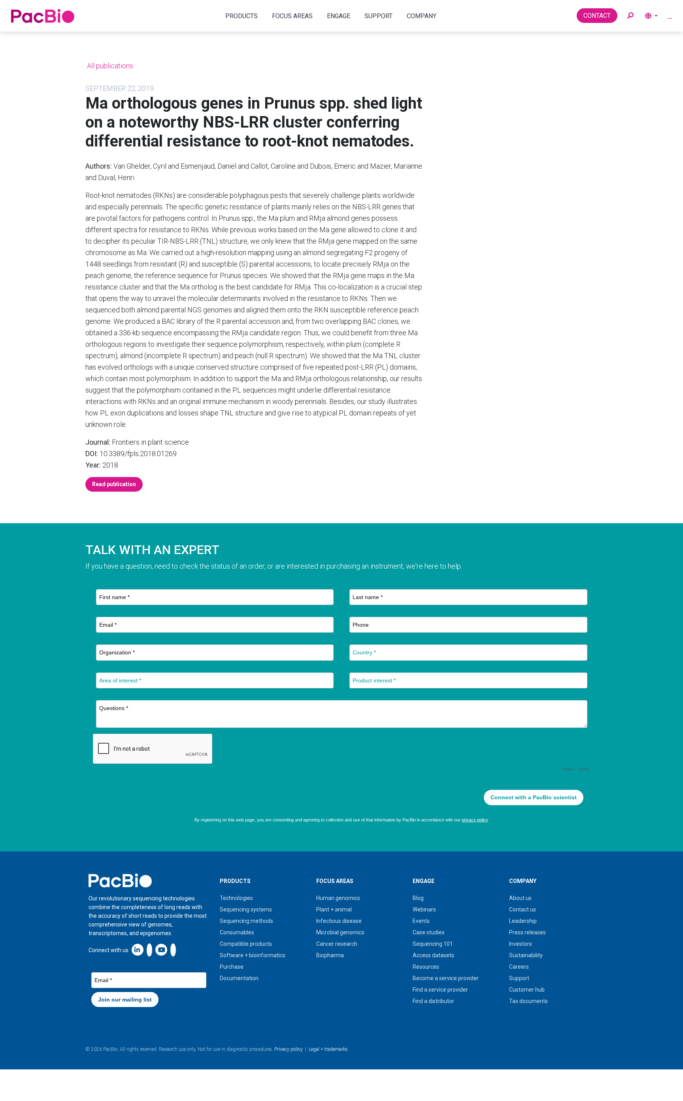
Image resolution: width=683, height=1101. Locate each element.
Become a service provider (446, 978)
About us (520, 898)
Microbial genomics (340, 932)
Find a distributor (433, 1001)
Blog (418, 898)
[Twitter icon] (149, 949)
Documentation (239, 978)
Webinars (424, 909)
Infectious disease (339, 921)
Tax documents (528, 1001)
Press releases (527, 932)
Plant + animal (334, 909)
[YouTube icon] (161, 949)
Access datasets (433, 955)
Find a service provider (440, 989)
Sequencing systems (246, 909)
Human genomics (338, 898)
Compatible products (246, 944)
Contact (597, 15)
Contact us (522, 909)
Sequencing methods (246, 921)
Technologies (236, 898)
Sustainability (526, 955)
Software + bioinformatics (252, 955)
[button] (630, 15)
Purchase (231, 967)
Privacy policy (288, 1049)
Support (519, 978)
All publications (109, 66)
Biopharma (330, 955)
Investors (520, 944)
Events (421, 921)
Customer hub (527, 989)
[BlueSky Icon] (173, 949)
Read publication (114, 484)
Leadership (523, 921)
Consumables (237, 932)
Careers (519, 967)
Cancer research (336, 944)
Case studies (429, 932)
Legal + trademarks (328, 1049)
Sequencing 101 (433, 944)
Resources (426, 967)
